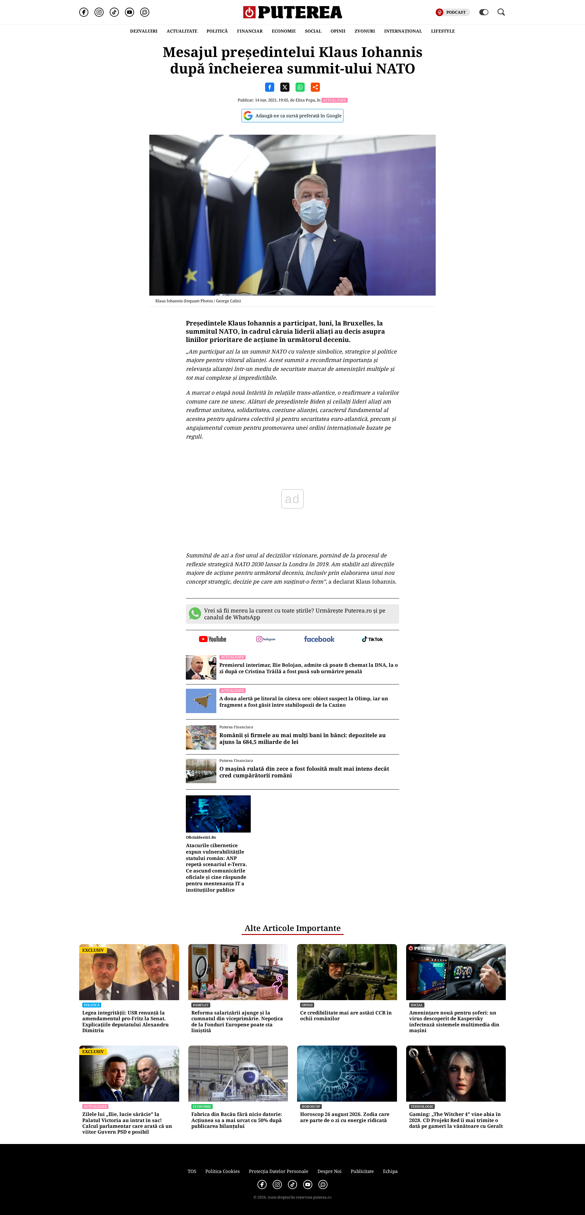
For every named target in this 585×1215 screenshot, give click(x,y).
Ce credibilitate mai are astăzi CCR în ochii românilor (346, 1015)
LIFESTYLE (443, 31)
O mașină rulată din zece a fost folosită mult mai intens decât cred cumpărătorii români (304, 772)
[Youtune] (129, 12)
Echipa (390, 1171)
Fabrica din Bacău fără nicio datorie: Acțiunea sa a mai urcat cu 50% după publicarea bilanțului (236, 1120)
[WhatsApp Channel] (144, 12)
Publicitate (362, 1171)
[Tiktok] (114, 12)
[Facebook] (83, 12)
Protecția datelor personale (278, 1171)
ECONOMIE (284, 31)
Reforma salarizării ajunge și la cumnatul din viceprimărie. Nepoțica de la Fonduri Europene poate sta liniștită (237, 1021)
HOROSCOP (311, 1106)
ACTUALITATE (182, 31)
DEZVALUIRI (144, 31)
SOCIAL (313, 31)
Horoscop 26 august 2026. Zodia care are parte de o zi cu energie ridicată (344, 1117)
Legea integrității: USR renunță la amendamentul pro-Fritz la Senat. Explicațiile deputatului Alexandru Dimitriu (125, 1021)
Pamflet (201, 1005)
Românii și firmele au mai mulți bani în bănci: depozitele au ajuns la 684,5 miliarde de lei (302, 738)
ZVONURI (365, 31)
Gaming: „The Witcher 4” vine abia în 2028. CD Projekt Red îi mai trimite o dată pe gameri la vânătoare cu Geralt (456, 1120)
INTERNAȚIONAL (403, 31)
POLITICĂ (217, 31)
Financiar (250, 31)
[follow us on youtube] (212, 639)
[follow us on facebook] (319, 639)
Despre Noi (329, 1171)
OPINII (338, 31)
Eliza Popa (305, 100)
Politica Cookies (222, 1171)
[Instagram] (99, 12)
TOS (192, 1171)
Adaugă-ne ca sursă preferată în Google (299, 115)
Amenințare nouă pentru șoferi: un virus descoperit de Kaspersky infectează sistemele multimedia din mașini (454, 1021)
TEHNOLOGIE (422, 1106)
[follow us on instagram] (265, 639)
